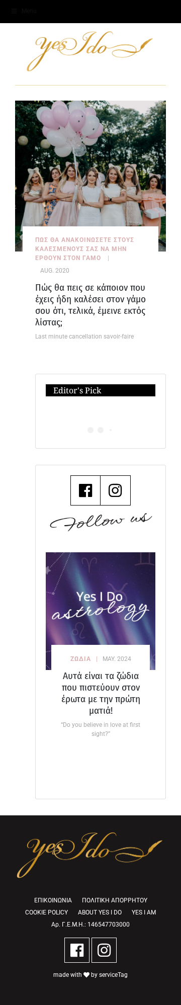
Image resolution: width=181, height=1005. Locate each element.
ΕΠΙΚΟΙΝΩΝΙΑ (53, 900)
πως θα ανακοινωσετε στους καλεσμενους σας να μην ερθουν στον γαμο (84, 249)
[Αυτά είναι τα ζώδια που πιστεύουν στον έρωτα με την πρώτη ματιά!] (100, 611)
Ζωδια (80, 658)
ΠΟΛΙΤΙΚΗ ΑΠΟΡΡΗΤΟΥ (114, 900)
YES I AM (144, 912)
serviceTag (113, 974)
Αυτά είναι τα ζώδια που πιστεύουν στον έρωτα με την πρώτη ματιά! (100, 693)
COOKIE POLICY (46, 912)
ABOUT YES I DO (100, 912)
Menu (29, 11)
